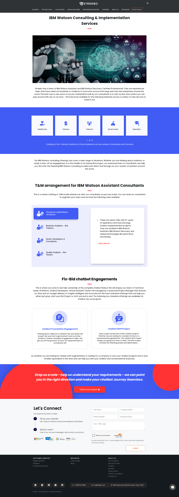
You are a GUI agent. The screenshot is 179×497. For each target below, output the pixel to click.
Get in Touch (136, 10)
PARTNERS (105, 10)
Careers (111, 466)
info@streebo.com (99, 485)
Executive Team (114, 463)
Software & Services (41, 458)
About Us (115, 10)
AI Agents (35, 10)
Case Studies (75, 461)
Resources (126, 10)
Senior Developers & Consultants (55, 240)
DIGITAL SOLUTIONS (73, 10)
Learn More (103, 243)
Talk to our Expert (88, 389)
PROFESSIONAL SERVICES (91, 10)
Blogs (72, 463)
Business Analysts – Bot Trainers (57, 227)
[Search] (148, 3)
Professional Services (40, 466)
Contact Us (112, 476)
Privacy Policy (113, 471)
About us (112, 458)
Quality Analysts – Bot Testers (56, 253)
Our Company (113, 461)
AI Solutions (59, 10)
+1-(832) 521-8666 (79, 485)
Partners (111, 469)
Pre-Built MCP (47, 10)
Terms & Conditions (115, 474)
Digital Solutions (38, 461)
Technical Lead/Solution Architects (57, 213)
